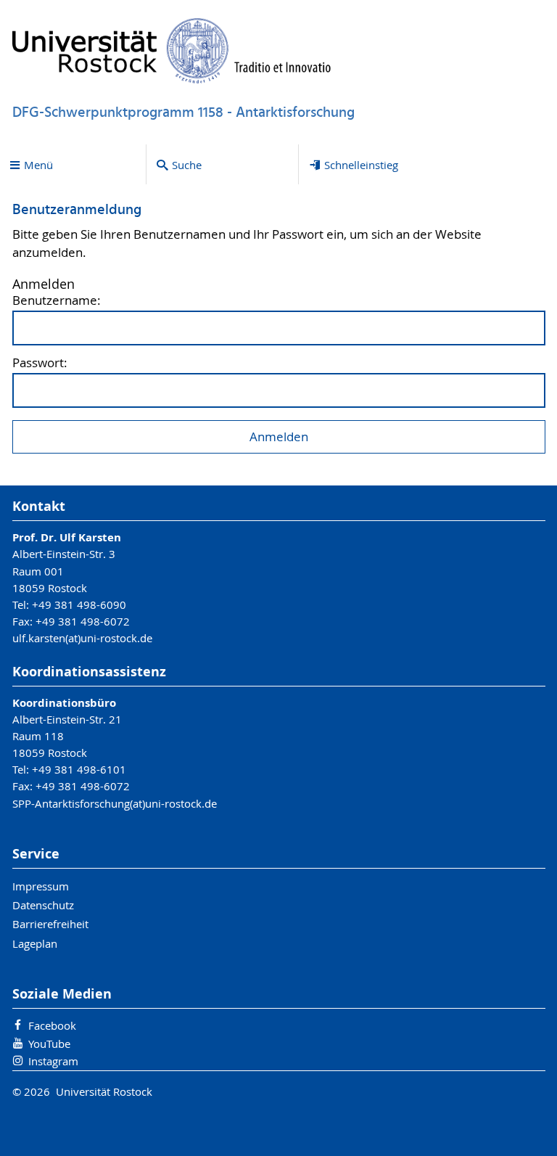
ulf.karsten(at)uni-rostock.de (82, 638)
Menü (38, 164)
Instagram (53, 1061)
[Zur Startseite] (171, 50)
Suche (187, 164)
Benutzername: (56, 301)
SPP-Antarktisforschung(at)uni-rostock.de (114, 803)
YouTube (49, 1043)
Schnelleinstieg (361, 164)
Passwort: (39, 363)
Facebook (52, 1025)
